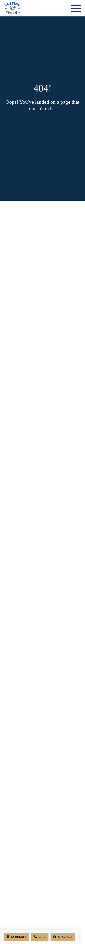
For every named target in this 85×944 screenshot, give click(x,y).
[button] (76, 8)
